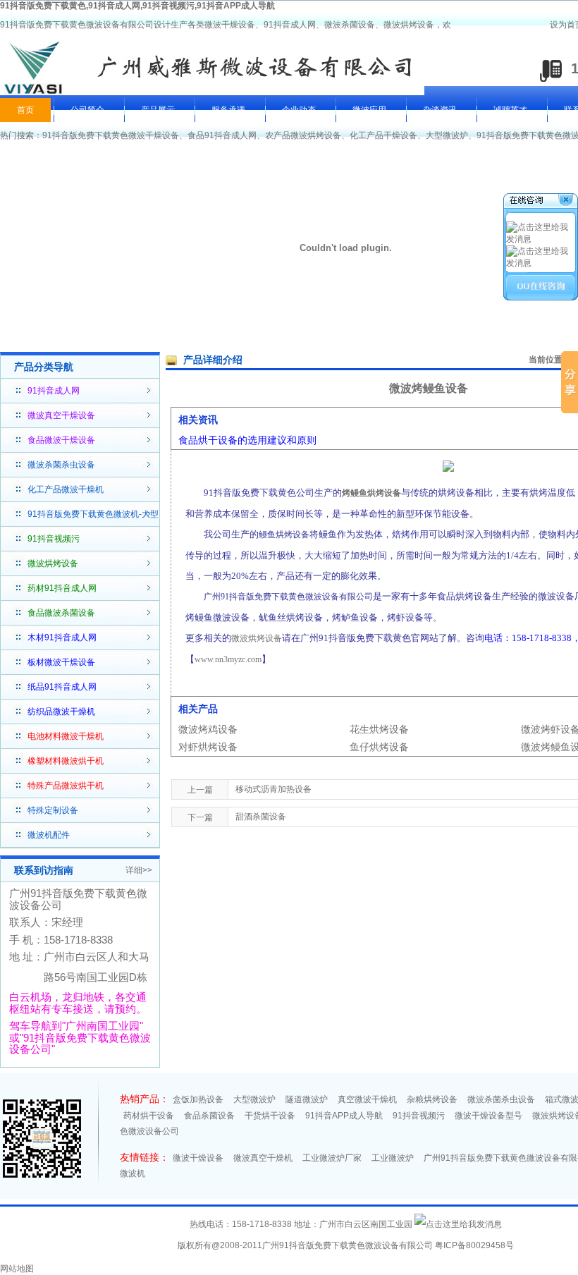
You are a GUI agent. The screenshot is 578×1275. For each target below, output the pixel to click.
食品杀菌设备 (209, 1116)
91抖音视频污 (419, 1116)
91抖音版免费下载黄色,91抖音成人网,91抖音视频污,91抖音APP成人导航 (137, 6)
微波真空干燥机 (263, 1158)
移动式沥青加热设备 (273, 789)
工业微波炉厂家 (332, 1158)
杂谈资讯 (440, 110)
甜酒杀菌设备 (260, 817)
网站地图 (17, 1269)
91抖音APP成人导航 (344, 1116)
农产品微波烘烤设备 (303, 135)
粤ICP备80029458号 (474, 1245)
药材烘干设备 (148, 1116)
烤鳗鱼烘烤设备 (371, 493)
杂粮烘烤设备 (432, 1099)
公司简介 (87, 110)
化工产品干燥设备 (383, 135)
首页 (25, 110)
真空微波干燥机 (367, 1099)
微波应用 (369, 110)
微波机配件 (48, 835)
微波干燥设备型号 (488, 1116)
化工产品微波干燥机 (65, 489)
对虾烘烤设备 (208, 746)
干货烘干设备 (270, 1116)
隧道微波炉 (306, 1099)
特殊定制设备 (52, 810)
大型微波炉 (447, 135)
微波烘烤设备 (256, 638)
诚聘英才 (510, 110)
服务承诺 (228, 110)
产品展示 (158, 110)
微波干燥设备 (198, 1158)
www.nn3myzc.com (228, 659)
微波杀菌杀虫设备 (61, 465)
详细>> (138, 870)
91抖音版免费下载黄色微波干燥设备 (110, 135)
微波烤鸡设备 (208, 729)
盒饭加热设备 (198, 1099)
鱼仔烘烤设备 (379, 746)
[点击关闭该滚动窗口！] (541, 202)
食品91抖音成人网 (222, 135)
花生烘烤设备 (379, 729)
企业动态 (299, 110)
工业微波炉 (392, 1158)
